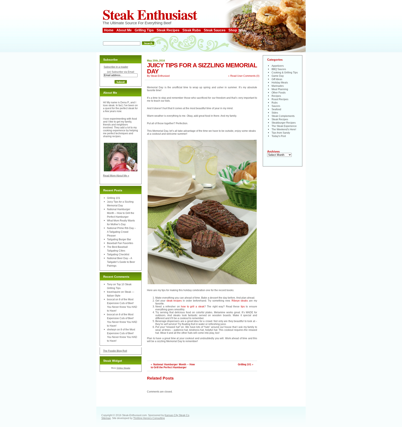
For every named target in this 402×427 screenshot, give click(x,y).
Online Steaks (123, 368)
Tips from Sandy (281, 132)
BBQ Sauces (279, 69)
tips (243, 306)
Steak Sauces (214, 30)
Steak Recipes (168, 30)
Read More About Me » (116, 175)
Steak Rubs (191, 30)
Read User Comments (243, 75)
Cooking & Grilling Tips (285, 72)
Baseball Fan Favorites (120, 243)
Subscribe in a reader (116, 66)
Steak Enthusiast (150, 14)
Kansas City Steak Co (177, 415)
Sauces (276, 106)
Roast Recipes (280, 99)
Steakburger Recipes (284, 122)
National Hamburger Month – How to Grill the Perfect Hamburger (173, 366)
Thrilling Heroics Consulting (149, 418)
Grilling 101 (244, 364)
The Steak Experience (284, 126)
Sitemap (106, 418)
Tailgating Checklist (118, 254)
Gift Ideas (277, 79)
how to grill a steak (192, 306)
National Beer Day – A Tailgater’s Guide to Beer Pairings (121, 262)
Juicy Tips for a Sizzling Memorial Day (202, 68)
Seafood (276, 109)
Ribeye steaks (240, 300)
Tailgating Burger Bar (119, 239)
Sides (275, 112)
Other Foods (279, 92)
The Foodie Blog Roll (115, 350)
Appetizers (278, 65)
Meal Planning (280, 89)
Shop (232, 30)
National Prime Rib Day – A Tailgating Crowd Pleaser (121, 232)
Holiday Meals (280, 82)
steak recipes (174, 300)
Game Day (278, 75)
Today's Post (279, 136)
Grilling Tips (144, 30)
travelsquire (113, 291)
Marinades (278, 85)
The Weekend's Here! (284, 129)
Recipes (276, 96)
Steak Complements (283, 116)
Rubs (275, 102)
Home (108, 30)
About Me (124, 30)
